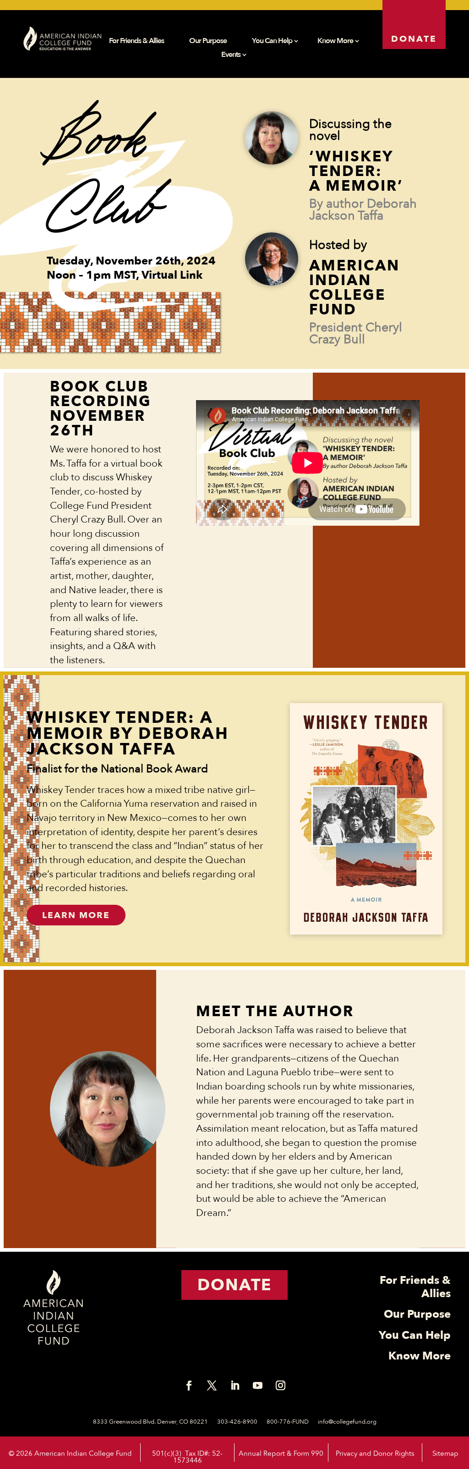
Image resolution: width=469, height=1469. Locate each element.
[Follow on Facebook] (188, 1385)
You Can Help (272, 42)
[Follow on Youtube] (257, 1385)
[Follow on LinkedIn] (234, 1385)
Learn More (76, 915)
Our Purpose (208, 42)
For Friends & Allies (136, 42)
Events (230, 55)
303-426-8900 (237, 1422)
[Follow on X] (211, 1385)
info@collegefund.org (347, 1422)
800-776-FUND (288, 1422)
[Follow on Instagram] (280, 1385)
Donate (414, 39)
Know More (335, 42)
